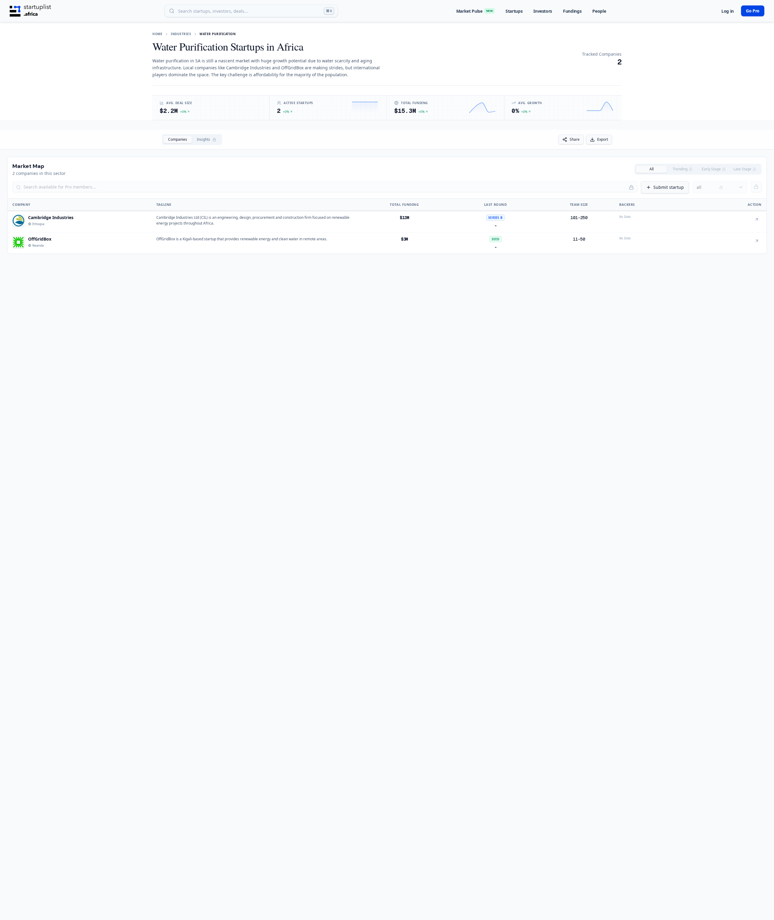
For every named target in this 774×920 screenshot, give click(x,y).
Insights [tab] (203, 139)
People (599, 11)
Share (575, 139)
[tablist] (192, 139)
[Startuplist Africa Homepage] (30, 11)
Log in (727, 11)
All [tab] (651, 169)
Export (602, 139)
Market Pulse (474, 11)
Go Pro (752, 11)
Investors (542, 11)
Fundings (572, 11)
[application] (364, 107)
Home (157, 34)
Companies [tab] (177, 139)
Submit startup (668, 187)
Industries (181, 34)
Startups (514, 11)
